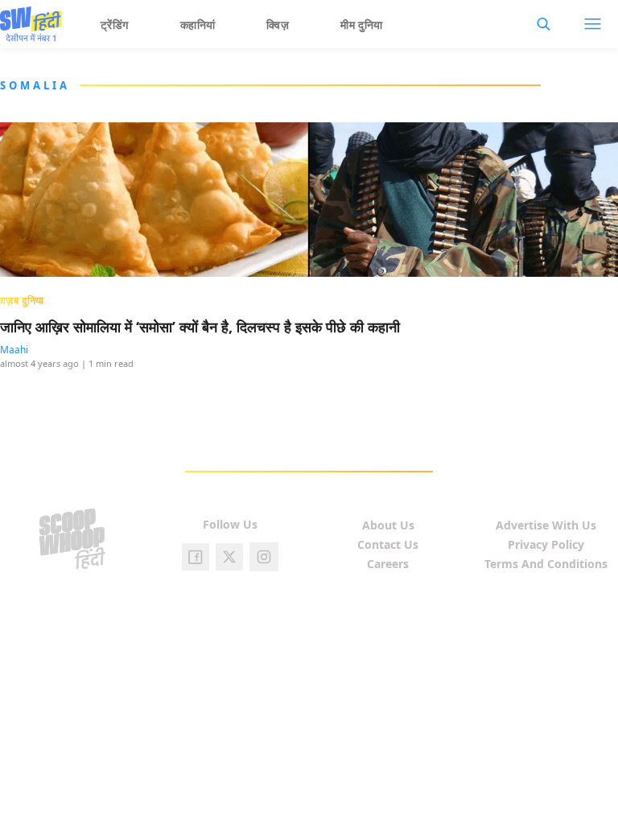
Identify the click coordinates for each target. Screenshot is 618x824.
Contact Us (387, 544)
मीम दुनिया (361, 24)
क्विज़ (277, 24)
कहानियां (198, 24)
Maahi (14, 349)
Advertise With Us (546, 525)
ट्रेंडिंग (115, 24)
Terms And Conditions (546, 563)
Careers (388, 563)
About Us (388, 525)
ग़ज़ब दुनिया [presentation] (22, 300)
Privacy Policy (546, 544)
